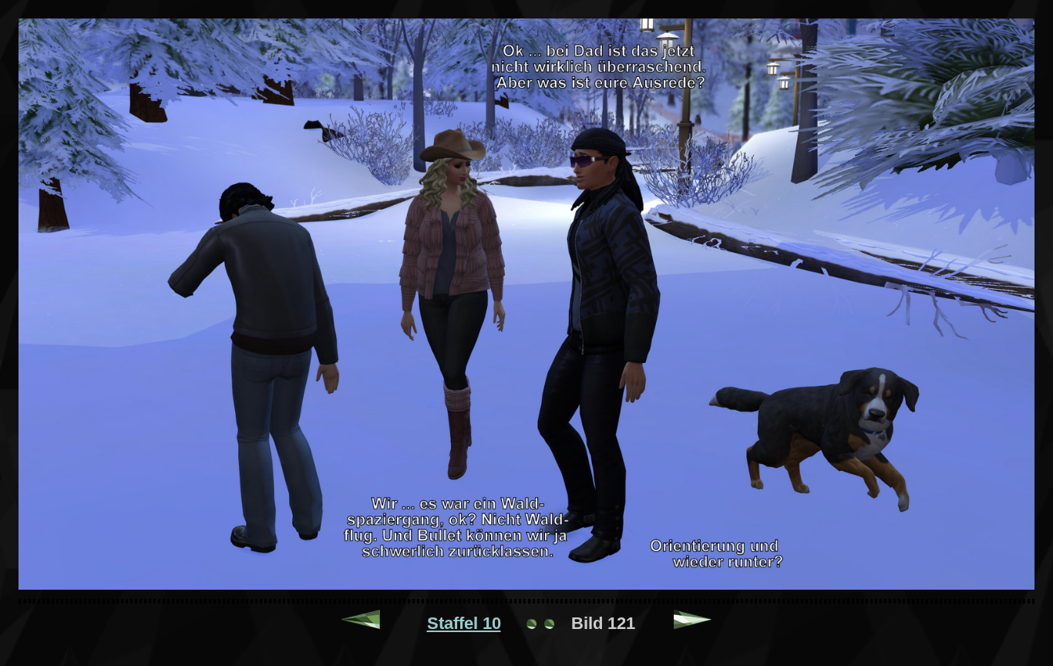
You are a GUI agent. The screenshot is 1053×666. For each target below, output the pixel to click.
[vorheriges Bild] (361, 623)
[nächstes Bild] (693, 623)
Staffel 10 (464, 623)
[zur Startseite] (540, 623)
